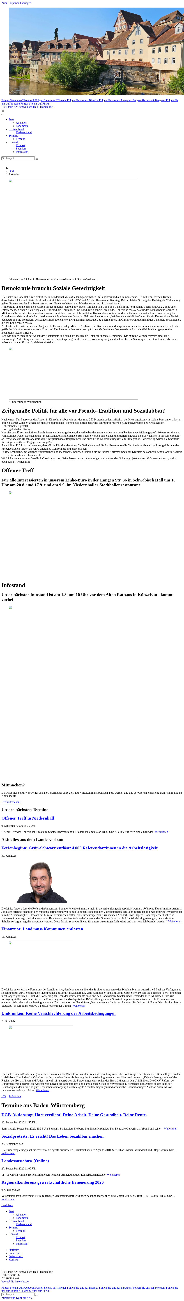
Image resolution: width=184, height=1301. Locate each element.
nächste (17, 1096)
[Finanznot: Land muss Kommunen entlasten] (92, 963)
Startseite (14, 1249)
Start (11, 119)
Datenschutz (16, 1256)
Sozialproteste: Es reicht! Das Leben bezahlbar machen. (53, 1136)
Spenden (21, 148)
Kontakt (13, 142)
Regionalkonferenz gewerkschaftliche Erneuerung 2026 (52, 1182)
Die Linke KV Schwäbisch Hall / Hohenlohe (27, 106)
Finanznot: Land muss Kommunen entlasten (42, 929)
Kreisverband (16, 129)
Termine (13, 135)
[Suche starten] (36, 159)
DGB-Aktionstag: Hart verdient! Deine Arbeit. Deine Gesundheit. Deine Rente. (74, 1114)
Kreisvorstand (24, 132)
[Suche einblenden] (2, 111)
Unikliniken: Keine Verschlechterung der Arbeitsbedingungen (58, 1013)
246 (11, 1096)
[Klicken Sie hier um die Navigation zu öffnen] (2, 114)
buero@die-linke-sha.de (15, 1281)
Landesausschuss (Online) (25, 1161)
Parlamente (22, 125)
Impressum (22, 151)
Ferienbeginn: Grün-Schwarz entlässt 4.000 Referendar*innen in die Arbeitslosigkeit (79, 848)
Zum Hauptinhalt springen (16, 2)
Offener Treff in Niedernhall (27, 818)
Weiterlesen (161, 831)
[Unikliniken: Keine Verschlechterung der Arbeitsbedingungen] (92, 1048)
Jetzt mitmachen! (10, 802)
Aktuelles (21, 122)
